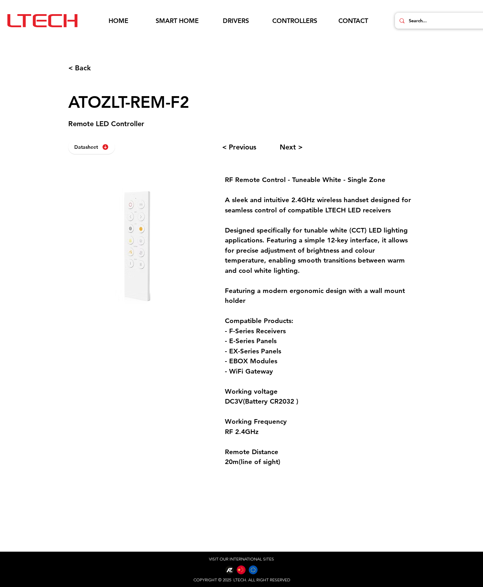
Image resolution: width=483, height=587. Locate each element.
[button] (177, 21)
